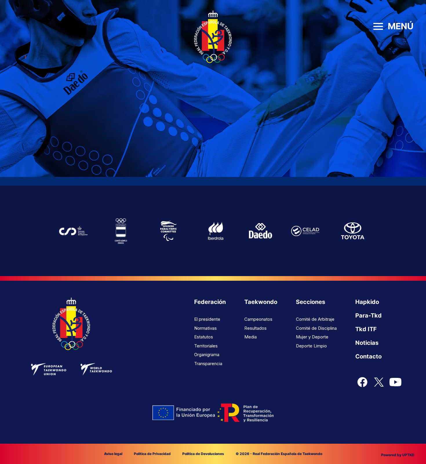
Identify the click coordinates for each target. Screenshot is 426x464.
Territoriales (206, 346)
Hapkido (367, 301)
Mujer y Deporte (312, 337)
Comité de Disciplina (316, 328)
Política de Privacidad (152, 454)
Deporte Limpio (311, 346)
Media (250, 337)
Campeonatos (258, 319)
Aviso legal (113, 454)
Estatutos (203, 337)
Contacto (368, 356)
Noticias (366, 342)
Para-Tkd (368, 315)
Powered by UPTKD (397, 455)
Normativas (205, 328)
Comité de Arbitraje (315, 319)
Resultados (255, 328)
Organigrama (206, 354)
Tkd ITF (366, 329)
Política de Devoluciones (203, 454)
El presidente (207, 319)
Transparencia (208, 363)
